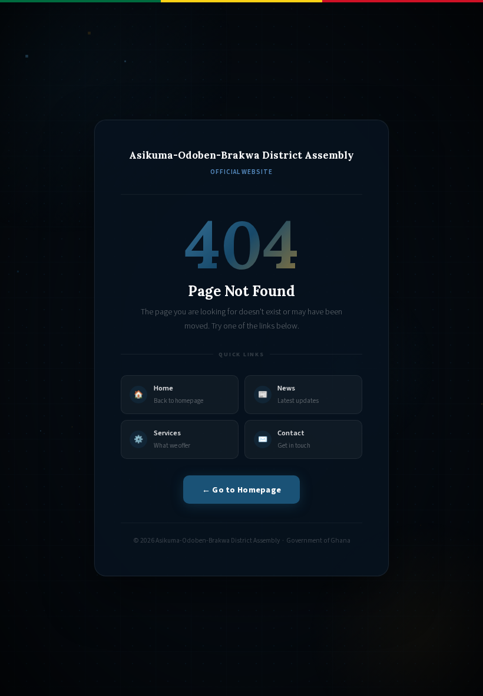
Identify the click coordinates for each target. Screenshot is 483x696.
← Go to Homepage (242, 490)
